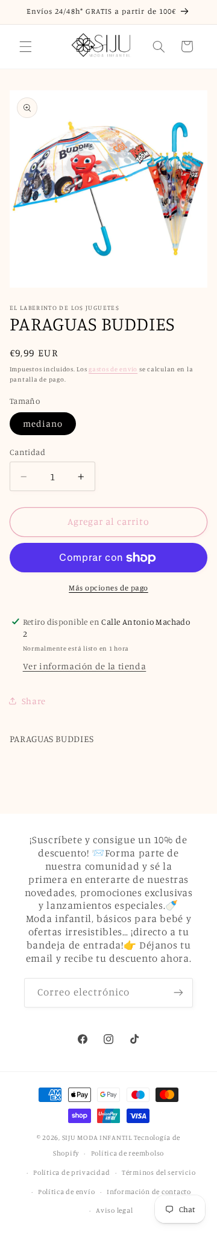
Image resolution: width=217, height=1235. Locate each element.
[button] (25, 46)
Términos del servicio (158, 1172)
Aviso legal (114, 1210)
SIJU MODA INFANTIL (97, 1137)
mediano (43, 423)
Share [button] (34, 701)
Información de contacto (149, 1191)
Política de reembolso (127, 1153)
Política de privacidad (71, 1172)
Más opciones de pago (108, 587)
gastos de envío (113, 369)
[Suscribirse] (178, 993)
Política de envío (66, 1191)
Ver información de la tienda (84, 666)
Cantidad (27, 452)
